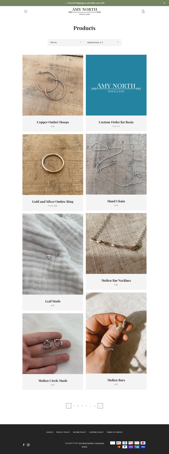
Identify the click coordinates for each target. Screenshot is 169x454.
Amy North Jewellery (86, 443)
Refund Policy (79, 432)
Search (49, 432)
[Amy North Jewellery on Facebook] (23, 445)
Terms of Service (115, 432)
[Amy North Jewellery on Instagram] (28, 445)
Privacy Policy (63, 432)
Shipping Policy (96, 432)
